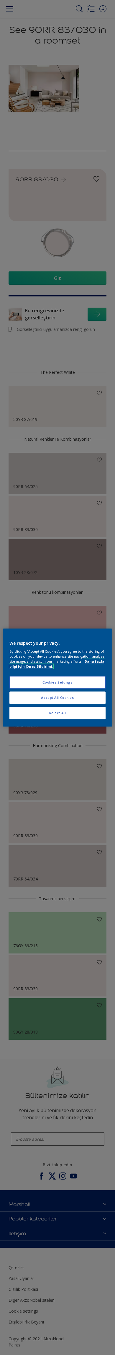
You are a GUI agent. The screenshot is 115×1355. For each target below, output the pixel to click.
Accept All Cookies (57, 697)
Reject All (57, 713)
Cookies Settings (57, 682)
